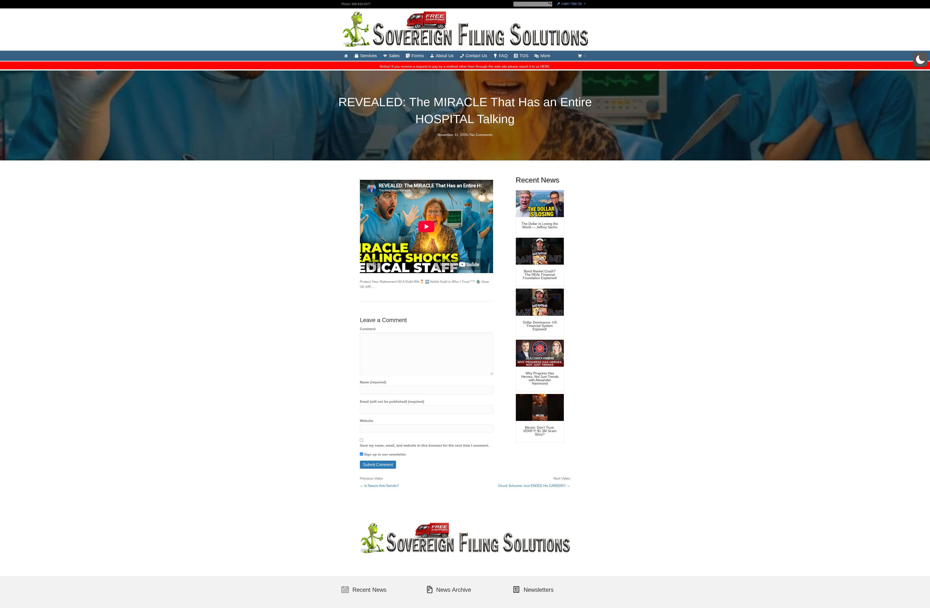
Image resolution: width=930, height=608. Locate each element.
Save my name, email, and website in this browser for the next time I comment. (424, 445)
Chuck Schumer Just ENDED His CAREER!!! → (534, 486)
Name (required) (373, 382)
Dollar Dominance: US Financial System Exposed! (540, 325)
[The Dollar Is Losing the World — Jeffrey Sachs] (540, 203)
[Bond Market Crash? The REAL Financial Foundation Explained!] (540, 251)
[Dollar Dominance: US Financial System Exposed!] (540, 302)
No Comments (481, 135)
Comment (368, 329)
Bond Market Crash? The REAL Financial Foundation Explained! (540, 274)
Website (366, 421)
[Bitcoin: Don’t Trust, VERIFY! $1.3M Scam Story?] (540, 407)
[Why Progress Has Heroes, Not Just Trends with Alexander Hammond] (540, 353)
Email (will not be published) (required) (392, 401)
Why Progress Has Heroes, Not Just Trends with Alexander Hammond (539, 378)
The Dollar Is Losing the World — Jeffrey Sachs (539, 225)
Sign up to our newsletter (384, 454)
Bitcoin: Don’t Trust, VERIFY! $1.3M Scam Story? (540, 431)
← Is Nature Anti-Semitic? (379, 486)
